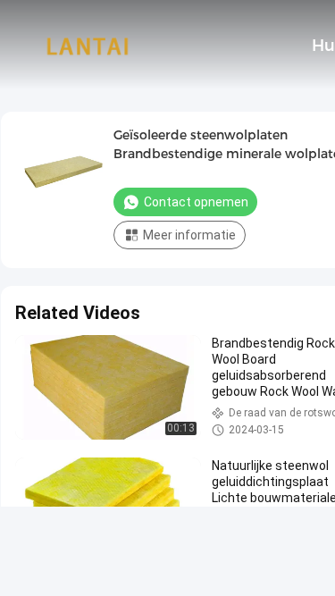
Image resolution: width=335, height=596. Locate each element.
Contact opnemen (196, 202)
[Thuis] (87, 45)
